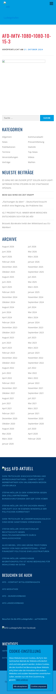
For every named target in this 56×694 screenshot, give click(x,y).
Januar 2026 (33, 261)
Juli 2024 (32, 307)
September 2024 (36, 302)
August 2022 (8, 367)
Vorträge (6, 162)
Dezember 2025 (9, 266)
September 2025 (36, 271)
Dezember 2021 (9, 388)
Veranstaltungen (10, 157)
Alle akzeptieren (20, 686)
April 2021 (7, 408)
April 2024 (7, 317)
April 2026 (7, 256)
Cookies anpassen (38, 686)
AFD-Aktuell (22, 468)
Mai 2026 (32, 251)
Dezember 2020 (9, 418)
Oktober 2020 (8, 423)
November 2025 (35, 266)
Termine (6, 152)
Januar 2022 (33, 383)
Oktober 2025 (8, 271)
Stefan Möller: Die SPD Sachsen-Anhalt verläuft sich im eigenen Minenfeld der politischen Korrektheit (24, 508)
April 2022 (7, 378)
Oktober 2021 (8, 393)
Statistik (32, 147)
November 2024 (35, 297)
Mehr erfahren (22, 679)
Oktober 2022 (8, 362)
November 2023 (35, 327)
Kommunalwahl (35, 137)
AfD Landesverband (13, 603)
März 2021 (33, 408)
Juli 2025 (32, 277)
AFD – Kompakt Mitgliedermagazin (21, 582)
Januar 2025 (33, 292)
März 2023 (33, 347)
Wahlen (31, 162)
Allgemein (7, 137)
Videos (31, 157)
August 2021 (8, 398)
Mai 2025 (32, 282)
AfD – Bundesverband (14, 596)
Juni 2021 (6, 403)
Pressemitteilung (36, 142)
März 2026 (33, 256)
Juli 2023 (32, 337)
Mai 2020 (6, 433)
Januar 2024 (33, 322)
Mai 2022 (32, 373)
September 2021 (36, 393)
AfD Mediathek (10, 589)
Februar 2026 (8, 261)
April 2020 (33, 433)
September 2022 (36, 362)
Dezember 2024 (9, 297)
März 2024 (33, 317)
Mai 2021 (32, 403)
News (4, 142)
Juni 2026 (6, 251)
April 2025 (7, 287)
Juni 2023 (6, 342)
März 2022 (33, 378)
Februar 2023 (8, 352)
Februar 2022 (8, 383)
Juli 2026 (32, 246)
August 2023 (8, 337)
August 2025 (8, 277)
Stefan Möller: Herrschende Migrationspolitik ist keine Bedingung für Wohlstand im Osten (26, 561)
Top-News (33, 152)
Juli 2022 (32, 367)
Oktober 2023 (8, 332)
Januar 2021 (33, 413)
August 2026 (8, 246)
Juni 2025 (6, 282)
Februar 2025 (8, 292)
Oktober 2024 (8, 302)
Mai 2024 (32, 312)
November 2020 (35, 418)
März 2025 (33, 287)
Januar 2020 (8, 443)
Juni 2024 (6, 312)
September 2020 (36, 423)
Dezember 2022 (9, 357)
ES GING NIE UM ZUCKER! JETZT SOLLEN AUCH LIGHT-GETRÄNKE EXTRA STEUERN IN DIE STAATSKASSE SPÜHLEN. (27, 184)
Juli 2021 (32, 398)
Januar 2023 (33, 352)
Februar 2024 (8, 322)
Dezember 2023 (9, 327)
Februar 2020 (34, 438)
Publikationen (8, 147)
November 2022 (35, 357)
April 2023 (7, 347)
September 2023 (36, 332)
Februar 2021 (8, 413)
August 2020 (8, 428)
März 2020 (7, 438)
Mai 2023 (32, 342)
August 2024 (8, 307)
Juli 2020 (32, 428)
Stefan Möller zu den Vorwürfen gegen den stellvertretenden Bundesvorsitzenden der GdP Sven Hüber (25, 495)
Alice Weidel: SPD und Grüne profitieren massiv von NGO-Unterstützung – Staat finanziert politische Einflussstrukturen (25, 548)
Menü (51, 3)
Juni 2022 (6, 373)
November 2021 (35, 388)
